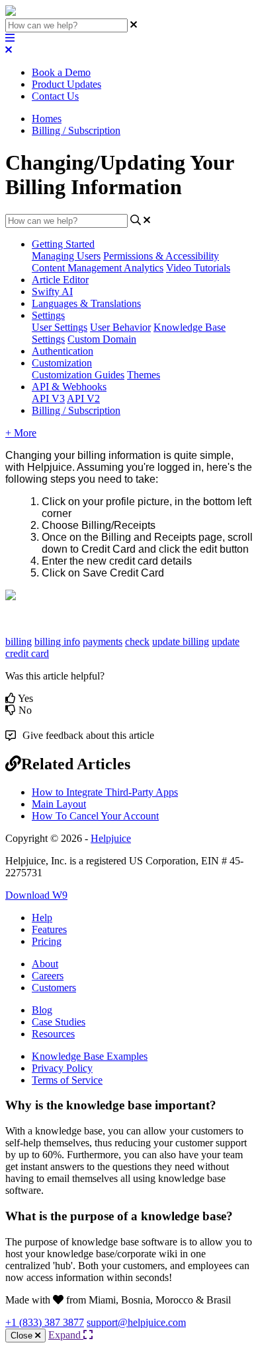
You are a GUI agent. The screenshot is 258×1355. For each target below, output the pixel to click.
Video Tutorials (198, 267)
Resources (53, 1033)
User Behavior (120, 327)
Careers (48, 975)
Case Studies (58, 1021)
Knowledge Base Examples (90, 1056)
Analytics (143, 267)
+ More (20, 432)
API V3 (48, 398)
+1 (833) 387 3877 (44, 1322)
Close (23, 1335)
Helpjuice (111, 838)
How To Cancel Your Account (95, 815)
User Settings (59, 327)
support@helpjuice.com (136, 1322)
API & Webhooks (69, 386)
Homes (47, 118)
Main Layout (59, 804)
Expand (65, 1334)
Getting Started (63, 244)
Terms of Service (67, 1080)
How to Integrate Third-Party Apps (105, 792)
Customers (54, 987)
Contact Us (55, 96)
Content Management (78, 267)
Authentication (62, 351)
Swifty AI (52, 291)
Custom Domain (101, 339)
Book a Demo (61, 72)
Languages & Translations (86, 303)
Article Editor (60, 279)
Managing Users (66, 255)
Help (42, 917)
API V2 (83, 398)
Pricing (47, 941)
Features (49, 929)
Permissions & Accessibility (161, 255)
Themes (143, 374)
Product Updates (66, 84)
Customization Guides (78, 374)
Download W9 (36, 895)
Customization (62, 362)
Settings (48, 315)
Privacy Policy (62, 1068)
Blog (42, 1010)
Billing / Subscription (76, 130)
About (45, 963)
